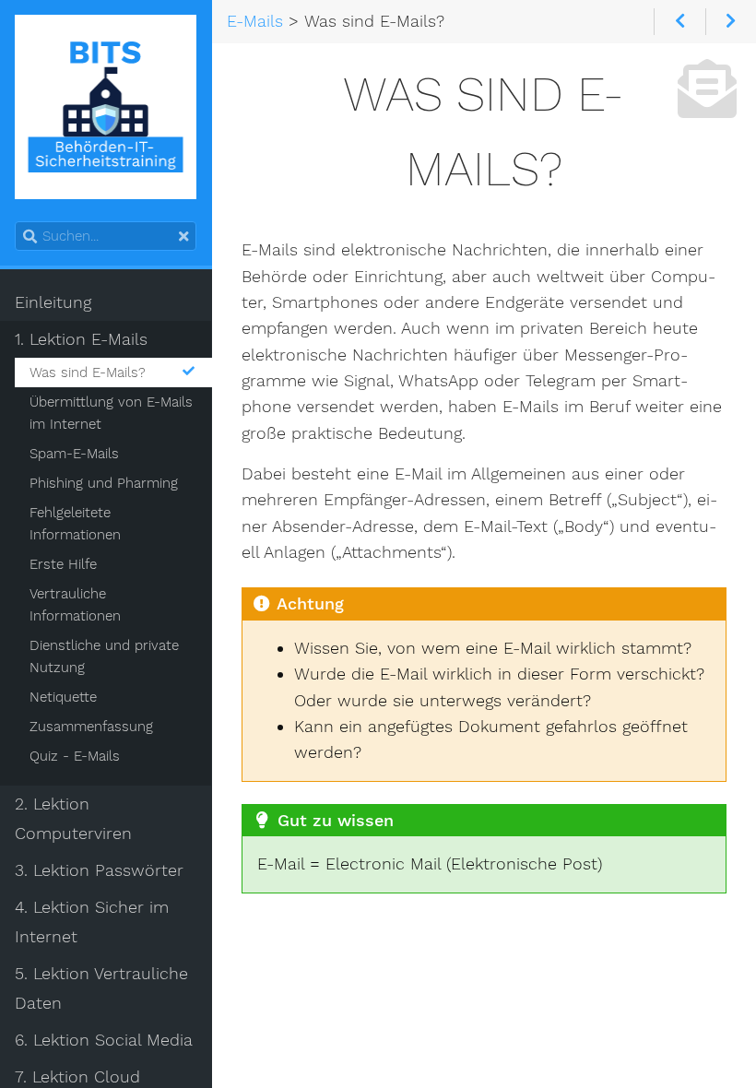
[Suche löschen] (183, 237)
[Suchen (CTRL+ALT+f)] (30, 237)
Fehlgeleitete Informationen (75, 523)
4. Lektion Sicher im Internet (92, 922)
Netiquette (63, 697)
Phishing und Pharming (104, 483)
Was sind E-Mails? (88, 372)
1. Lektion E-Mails (81, 339)
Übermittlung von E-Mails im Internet (111, 413)
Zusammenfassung (91, 726)
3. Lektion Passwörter (99, 870)
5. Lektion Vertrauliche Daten (101, 988)
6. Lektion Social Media (104, 1040)
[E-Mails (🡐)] (679, 21)
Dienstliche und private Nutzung (104, 656)
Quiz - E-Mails (75, 756)
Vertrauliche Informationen (75, 604)
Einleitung (53, 302)
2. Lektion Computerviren (73, 819)
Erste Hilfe (63, 564)
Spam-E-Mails (74, 453)
